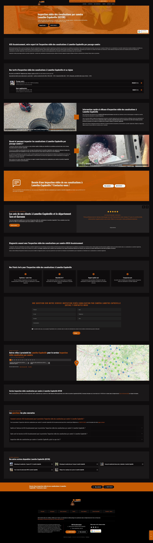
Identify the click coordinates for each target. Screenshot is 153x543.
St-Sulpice (89, 1)
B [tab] (12, 359)
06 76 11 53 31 (104, 1)
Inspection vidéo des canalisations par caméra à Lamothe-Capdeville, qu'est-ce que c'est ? (35, 439)
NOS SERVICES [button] (97, 3)
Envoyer (75, 333)
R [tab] (30, 359)
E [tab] (18, 359)
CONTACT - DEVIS (111, 3)
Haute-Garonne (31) (23, 366)
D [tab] (16, 359)
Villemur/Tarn (95, 1)
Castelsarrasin (84, 1)
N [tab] (28, 359)
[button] (109, 366)
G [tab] (22, 359)
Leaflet (147, 380)
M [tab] (26, 359)
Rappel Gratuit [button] (42, 25)
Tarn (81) (29, 366)
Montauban (77, 1)
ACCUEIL (84, 3)
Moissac (52, 519)
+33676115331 (82, 422)
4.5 (141, 32)
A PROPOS (90, 3)
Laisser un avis (14, 225)
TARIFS (103, 3)
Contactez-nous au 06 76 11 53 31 (56, 129)
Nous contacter (107, 186)
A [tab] (10, 359)
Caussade (57, 519)
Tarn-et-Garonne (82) (124, 393)
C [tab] (14, 359)
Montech (62, 519)
